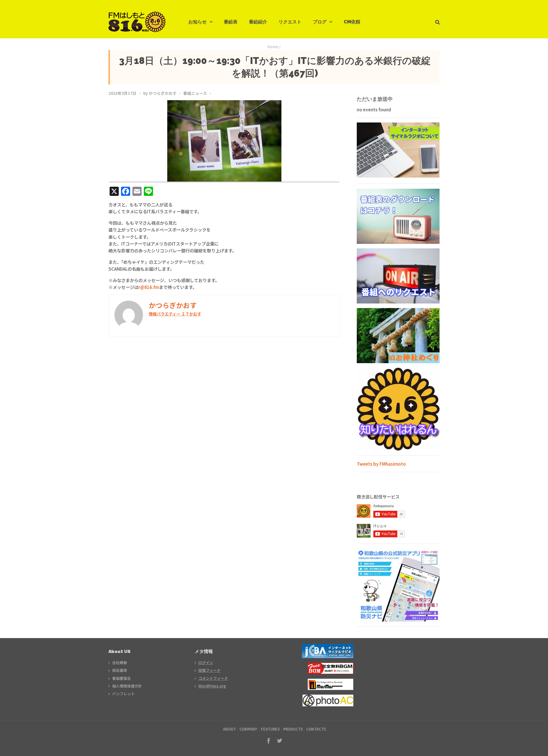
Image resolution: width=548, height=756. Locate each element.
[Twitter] (279, 740)
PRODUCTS (293, 729)
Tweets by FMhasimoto (381, 464)
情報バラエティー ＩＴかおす (175, 314)
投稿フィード (209, 670)
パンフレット (123, 693)
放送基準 (119, 670)
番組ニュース (195, 93)
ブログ (320, 22)
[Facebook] (268, 740)
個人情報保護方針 (127, 686)
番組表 (230, 22)
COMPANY (248, 729)
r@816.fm (148, 287)
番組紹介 (258, 22)
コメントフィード (213, 678)
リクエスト (290, 22)
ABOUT (229, 729)
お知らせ (197, 22)
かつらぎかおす (163, 93)
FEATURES (270, 729)
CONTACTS (316, 729)
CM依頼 (352, 22)
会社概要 (119, 662)
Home (272, 46)
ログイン (205, 662)
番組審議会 (121, 678)
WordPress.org (212, 686)
